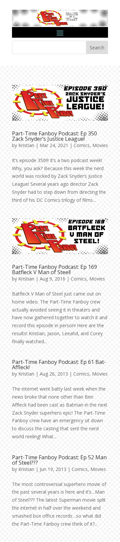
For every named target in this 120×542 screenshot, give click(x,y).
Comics (82, 145)
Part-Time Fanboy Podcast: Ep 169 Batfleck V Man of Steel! (54, 269)
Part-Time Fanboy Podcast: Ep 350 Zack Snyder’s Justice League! (54, 136)
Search (97, 47)
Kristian (26, 145)
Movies (100, 145)
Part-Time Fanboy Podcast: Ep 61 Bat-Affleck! (59, 364)
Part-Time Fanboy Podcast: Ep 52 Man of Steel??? (59, 460)
